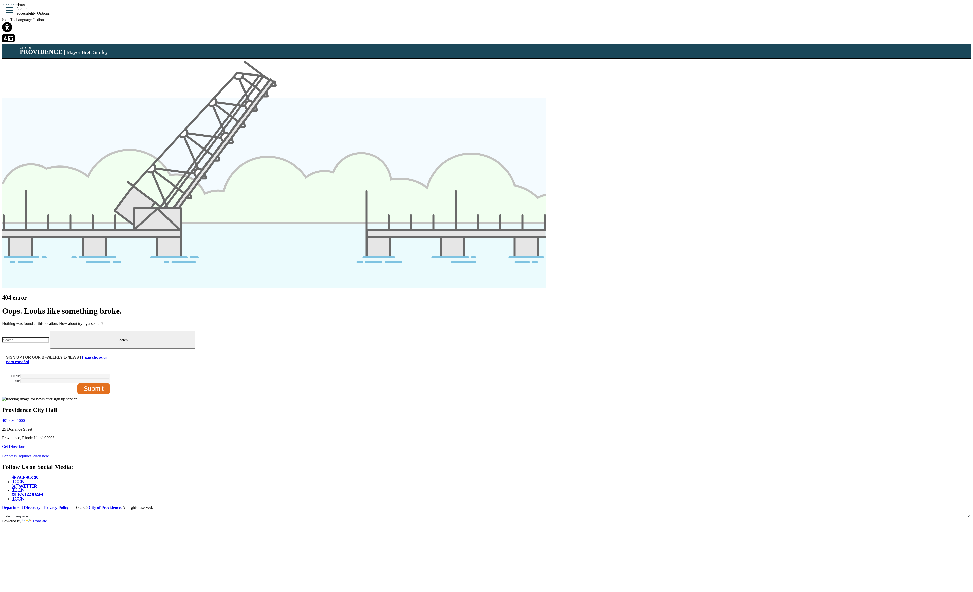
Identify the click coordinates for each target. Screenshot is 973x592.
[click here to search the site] (951, 11)
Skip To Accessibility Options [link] (26, 13)
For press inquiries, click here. (26, 456)
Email (15, 376)
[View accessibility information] (962, 11)
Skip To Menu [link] (13, 4)
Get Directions (13, 446)
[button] (9, 9)
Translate (39, 521)
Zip (17, 381)
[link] (486, 27)
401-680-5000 (13, 420)
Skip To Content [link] (15, 9)
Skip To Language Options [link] (23, 19)
